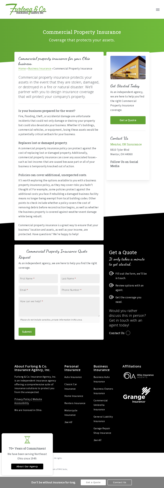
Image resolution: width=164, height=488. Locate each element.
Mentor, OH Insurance (126, 144)
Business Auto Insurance (102, 379)
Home (22, 68)
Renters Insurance (75, 403)
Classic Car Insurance (70, 386)
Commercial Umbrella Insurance (101, 405)
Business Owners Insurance (103, 391)
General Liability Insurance (103, 419)
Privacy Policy (22, 399)
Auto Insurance (73, 377)
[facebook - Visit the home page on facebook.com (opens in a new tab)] (148, 458)
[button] (158, 9)
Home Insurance (73, 396)
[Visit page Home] (25, 9)
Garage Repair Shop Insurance (102, 431)
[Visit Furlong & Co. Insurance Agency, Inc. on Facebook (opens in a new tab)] (113, 173)
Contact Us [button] (116, 333)
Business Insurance (39, 68)
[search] (151, 9)
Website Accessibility (28, 401)
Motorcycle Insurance (70, 413)
